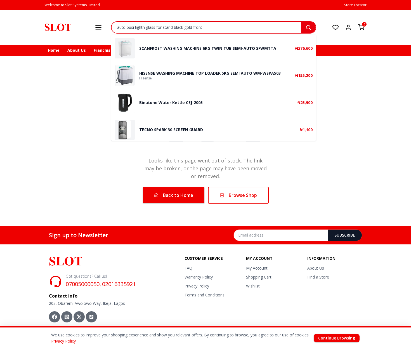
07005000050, (83, 284)
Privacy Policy (197, 286)
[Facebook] (54, 316)
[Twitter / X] (79, 316)
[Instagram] (66, 316)
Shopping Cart (258, 277)
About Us (76, 50)
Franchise (103, 50)
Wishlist (253, 286)
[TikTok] (91, 316)
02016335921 (119, 284)
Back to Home (178, 195)
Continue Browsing (336, 338)
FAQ (188, 268)
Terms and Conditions (205, 295)
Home (54, 50)
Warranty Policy (199, 277)
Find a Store (318, 277)
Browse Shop (243, 195)
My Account (257, 268)
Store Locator (355, 4)
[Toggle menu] (98, 27)
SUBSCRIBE (344, 235)
